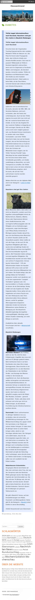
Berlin (20, 535)
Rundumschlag (10, 552)
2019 (4, 536)
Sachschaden (22, 552)
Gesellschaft (19, 542)
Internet (16, 544)
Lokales (17, 547)
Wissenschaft (26, 325)
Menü (32, 1)
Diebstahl (8, 540)
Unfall (18, 554)
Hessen (28, 542)
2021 (11, 535)
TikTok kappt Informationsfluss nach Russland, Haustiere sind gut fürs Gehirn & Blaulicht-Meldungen (18, 36)
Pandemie (16, 549)
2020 (8, 536)
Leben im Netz (25, 183)
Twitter (14, 554)
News (9, 549)
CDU (29, 535)
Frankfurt (28, 540)
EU (13, 540)
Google (24, 542)
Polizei (25, 550)
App (17, 535)
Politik (20, 549)
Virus (25, 554)
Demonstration (19, 538)
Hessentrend (17, 6)
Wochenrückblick (15, 556)
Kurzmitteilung (7, 513)
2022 (14, 535)
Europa (16, 540)
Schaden (28, 552)
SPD (11, 554)
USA (21, 554)
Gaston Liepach (11, 542)
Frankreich (4, 542)
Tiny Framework (14, 594)
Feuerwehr (22, 540)
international (10, 544)
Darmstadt (11, 538)
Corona (4, 538)
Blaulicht (24, 502)
